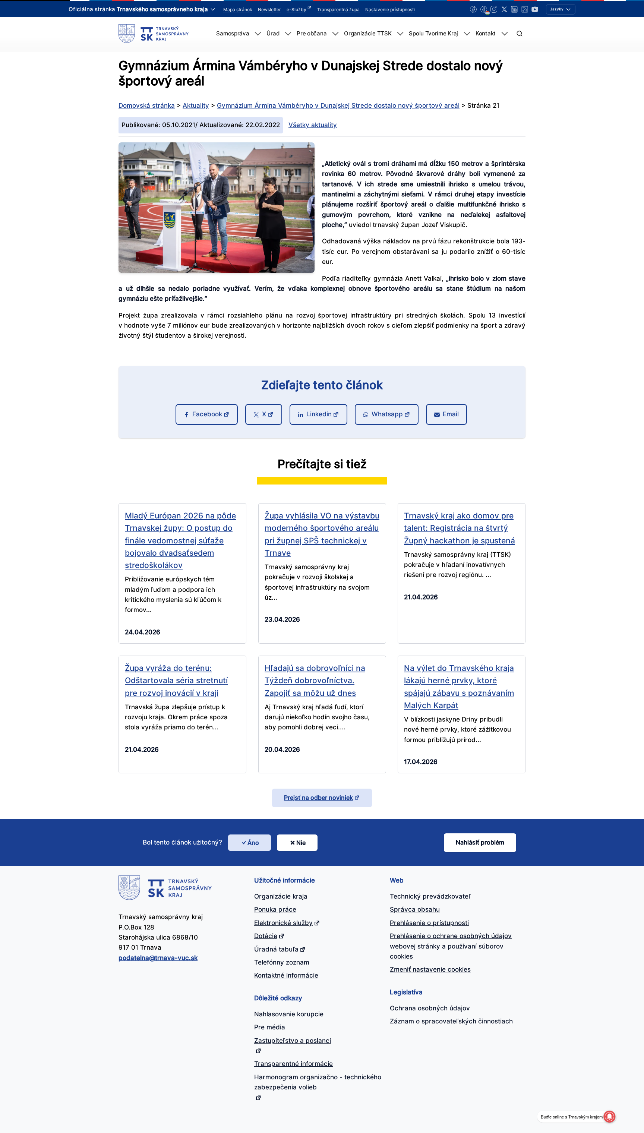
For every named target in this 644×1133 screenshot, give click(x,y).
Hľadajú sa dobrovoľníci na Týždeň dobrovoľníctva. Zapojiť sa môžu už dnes (315, 680)
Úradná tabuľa (276, 949)
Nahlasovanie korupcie (288, 1014)
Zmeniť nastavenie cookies (430, 969)
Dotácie (265, 936)
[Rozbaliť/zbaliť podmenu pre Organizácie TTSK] (400, 34)
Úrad (272, 33)
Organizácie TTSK (367, 33)
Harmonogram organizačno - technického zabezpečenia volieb (317, 1082)
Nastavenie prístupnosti (390, 9)
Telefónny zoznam (281, 962)
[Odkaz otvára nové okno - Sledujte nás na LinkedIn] (514, 9)
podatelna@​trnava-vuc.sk (158, 958)
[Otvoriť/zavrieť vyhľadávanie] (519, 34)
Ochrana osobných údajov (430, 1008)
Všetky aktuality (312, 125)
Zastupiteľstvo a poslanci (292, 1040)
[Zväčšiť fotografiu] (217, 270)
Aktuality (196, 105)
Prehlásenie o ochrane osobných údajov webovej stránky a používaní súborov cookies (451, 946)
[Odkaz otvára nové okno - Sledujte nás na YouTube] (535, 9)
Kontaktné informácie (286, 975)
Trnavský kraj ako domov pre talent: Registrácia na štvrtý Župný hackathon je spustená (459, 528)
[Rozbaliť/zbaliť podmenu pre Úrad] (288, 34)
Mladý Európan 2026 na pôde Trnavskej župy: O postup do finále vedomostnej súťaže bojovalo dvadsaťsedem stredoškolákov (180, 540)
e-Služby (296, 9)
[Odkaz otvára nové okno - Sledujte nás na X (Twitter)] (504, 9)
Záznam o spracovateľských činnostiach (451, 1021)
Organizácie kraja (280, 896)
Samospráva (232, 33)
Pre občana (311, 33)
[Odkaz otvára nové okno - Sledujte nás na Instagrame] (494, 9)
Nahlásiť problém (480, 842)
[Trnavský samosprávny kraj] (154, 33)
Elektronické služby (283, 923)
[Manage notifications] (609, 1117)
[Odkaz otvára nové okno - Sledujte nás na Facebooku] (473, 9)
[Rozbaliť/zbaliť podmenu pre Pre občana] (335, 34)
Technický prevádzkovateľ (430, 896)
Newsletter (269, 9)
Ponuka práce (275, 909)
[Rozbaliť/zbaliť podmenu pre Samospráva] (258, 34)
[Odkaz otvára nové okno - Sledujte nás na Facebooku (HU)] (483, 9)
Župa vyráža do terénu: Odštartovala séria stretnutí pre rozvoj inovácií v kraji (176, 680)
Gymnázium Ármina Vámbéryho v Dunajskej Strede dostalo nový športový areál (338, 105)
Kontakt (486, 33)
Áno (253, 842)
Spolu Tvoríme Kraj (433, 33)
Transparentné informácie (293, 1063)
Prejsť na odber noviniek (318, 797)
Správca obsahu (415, 909)
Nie (301, 842)
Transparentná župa (338, 9)
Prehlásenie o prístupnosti (429, 923)
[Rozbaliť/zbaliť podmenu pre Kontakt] (504, 34)
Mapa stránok (237, 9)
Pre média (269, 1027)
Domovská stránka (147, 105)
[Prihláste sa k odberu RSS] (524, 9)
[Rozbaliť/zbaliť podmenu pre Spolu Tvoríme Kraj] (467, 34)
